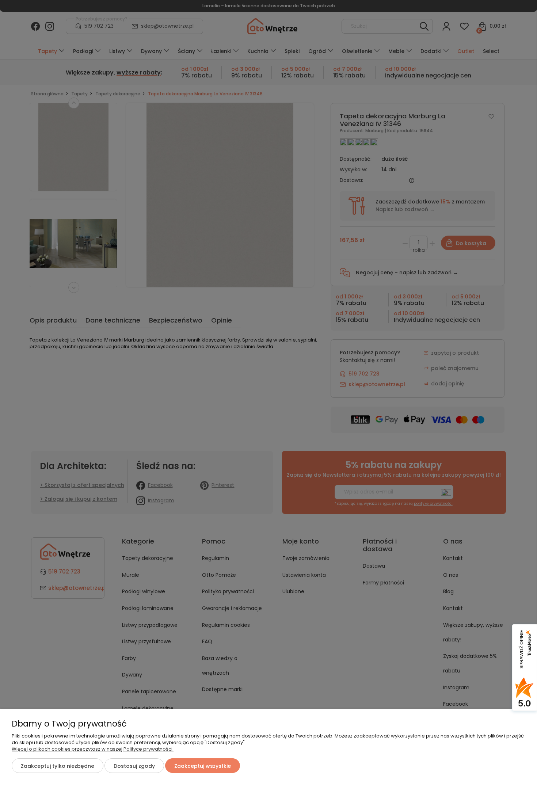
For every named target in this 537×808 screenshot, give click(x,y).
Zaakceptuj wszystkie (202, 766)
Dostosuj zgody (134, 766)
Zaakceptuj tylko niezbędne (57, 766)
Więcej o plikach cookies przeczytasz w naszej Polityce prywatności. (93, 749)
